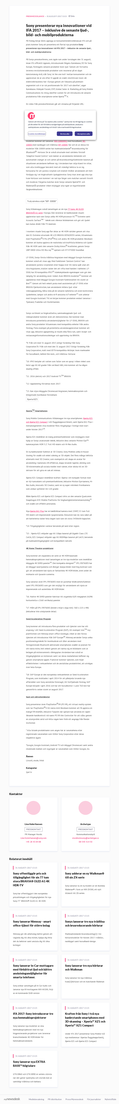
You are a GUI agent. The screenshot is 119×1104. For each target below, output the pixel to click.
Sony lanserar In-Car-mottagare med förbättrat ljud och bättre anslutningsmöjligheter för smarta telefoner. (33, 971)
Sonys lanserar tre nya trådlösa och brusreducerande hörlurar (85, 923)
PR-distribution (55, 1099)
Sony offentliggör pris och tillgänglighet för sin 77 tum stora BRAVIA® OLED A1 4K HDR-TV (31, 879)
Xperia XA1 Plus (37, 511)
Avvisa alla (64, 134)
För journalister (94, 1099)
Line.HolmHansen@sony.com (33, 838)
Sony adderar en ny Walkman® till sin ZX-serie (84, 875)
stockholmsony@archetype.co (85, 838)
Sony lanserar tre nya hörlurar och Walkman (84, 967)
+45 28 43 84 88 (33, 841)
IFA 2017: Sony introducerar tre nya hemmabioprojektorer (33, 1015)
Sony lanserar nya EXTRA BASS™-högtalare (29, 1063)
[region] (60, 125)
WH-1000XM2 (61, 141)
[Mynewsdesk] (12, 1099)
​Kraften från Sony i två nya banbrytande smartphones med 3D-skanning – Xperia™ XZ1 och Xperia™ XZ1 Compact (85, 1019)
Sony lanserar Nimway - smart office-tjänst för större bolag (32, 923)
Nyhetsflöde (110, 1099)
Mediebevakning (36, 1099)
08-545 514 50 (85, 841)
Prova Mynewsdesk (74, 1099)
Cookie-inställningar (37, 134)
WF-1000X (63, 144)
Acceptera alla (83, 134)
